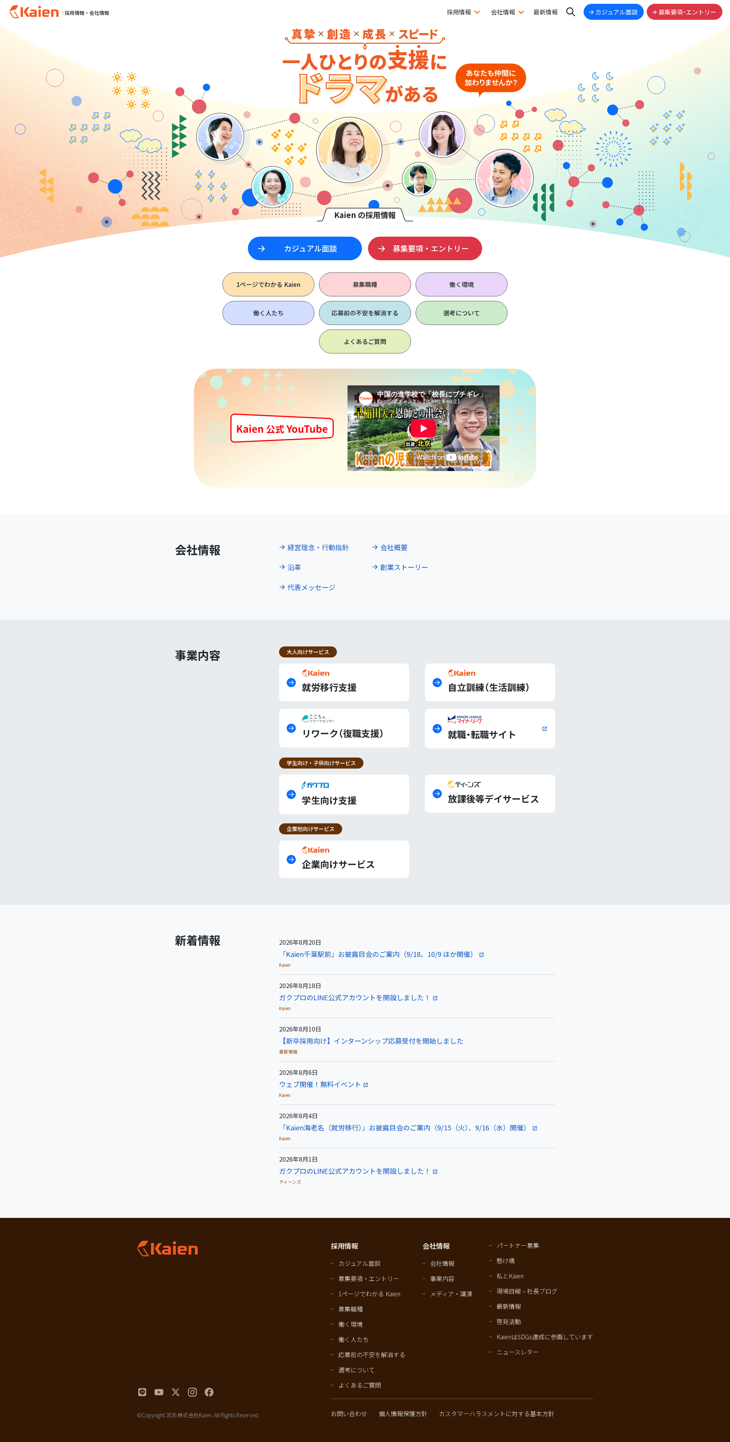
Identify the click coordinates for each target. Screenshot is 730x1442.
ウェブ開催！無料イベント (320, 1084)
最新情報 (545, 11)
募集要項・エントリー (687, 11)
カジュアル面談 (616, 11)
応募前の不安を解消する (365, 312)
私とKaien (510, 1275)
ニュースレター (518, 1351)
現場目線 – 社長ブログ (527, 1291)
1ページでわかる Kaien (369, 1293)
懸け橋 (506, 1260)
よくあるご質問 (365, 341)
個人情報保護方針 (403, 1413)
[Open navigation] (571, 12)
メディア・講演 (451, 1293)
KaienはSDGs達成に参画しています (545, 1336)
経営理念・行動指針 (318, 547)
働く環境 (461, 284)
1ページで (268, 284)
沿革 (294, 567)
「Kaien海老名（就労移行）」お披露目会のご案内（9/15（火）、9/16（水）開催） (404, 1127)
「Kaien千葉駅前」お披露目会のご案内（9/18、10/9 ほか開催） (378, 954)
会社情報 (503, 11)
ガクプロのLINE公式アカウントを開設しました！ (355, 997)
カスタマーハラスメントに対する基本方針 (496, 1413)
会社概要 (394, 547)
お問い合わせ (349, 1413)
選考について (461, 312)
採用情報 (459, 11)
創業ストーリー (404, 567)
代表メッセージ (311, 587)
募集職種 (365, 284)
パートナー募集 (518, 1245)
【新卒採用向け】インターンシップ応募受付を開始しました (371, 1041)
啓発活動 (509, 1321)
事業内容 (442, 1278)
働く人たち (268, 312)
